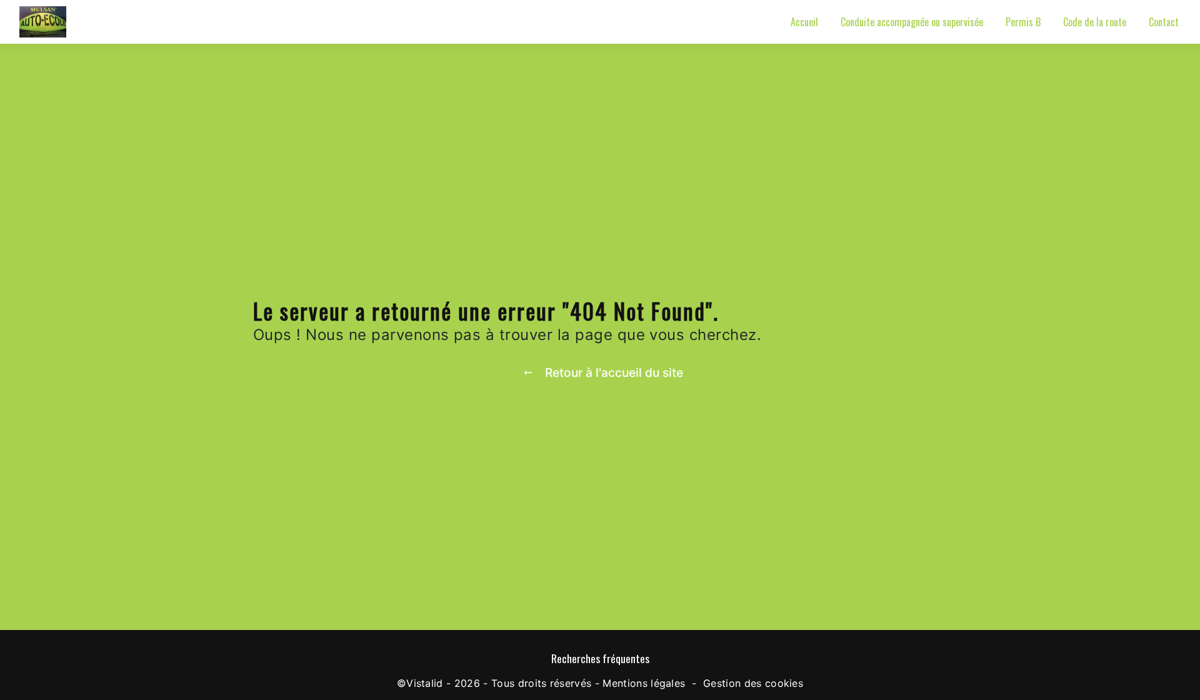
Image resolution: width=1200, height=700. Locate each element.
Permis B (1023, 21)
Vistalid (424, 683)
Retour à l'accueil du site (614, 372)
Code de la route (1094, 21)
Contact (1164, 21)
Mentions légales (643, 683)
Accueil (804, 21)
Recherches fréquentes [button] (600, 658)
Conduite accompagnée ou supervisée (912, 21)
